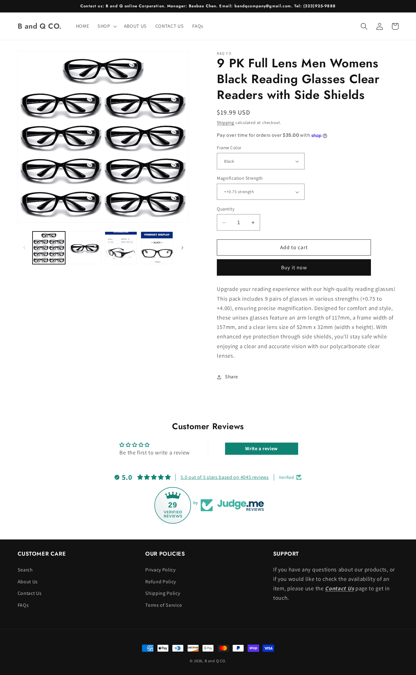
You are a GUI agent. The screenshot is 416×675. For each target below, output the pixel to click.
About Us (28, 581)
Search (25, 570)
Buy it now (294, 267)
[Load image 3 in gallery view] (121, 247)
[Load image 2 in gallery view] (85, 247)
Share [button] (231, 377)
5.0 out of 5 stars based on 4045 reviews (225, 477)
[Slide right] (182, 248)
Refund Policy (160, 581)
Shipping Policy (162, 593)
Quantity (225, 209)
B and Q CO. (215, 660)
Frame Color (229, 148)
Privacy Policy (160, 570)
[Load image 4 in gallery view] (157, 247)
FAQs (23, 605)
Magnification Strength (240, 178)
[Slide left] (24, 248)
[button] (106, 26)
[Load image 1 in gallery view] (49, 247)
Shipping (225, 122)
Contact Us (30, 593)
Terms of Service (163, 605)
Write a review (261, 448)
